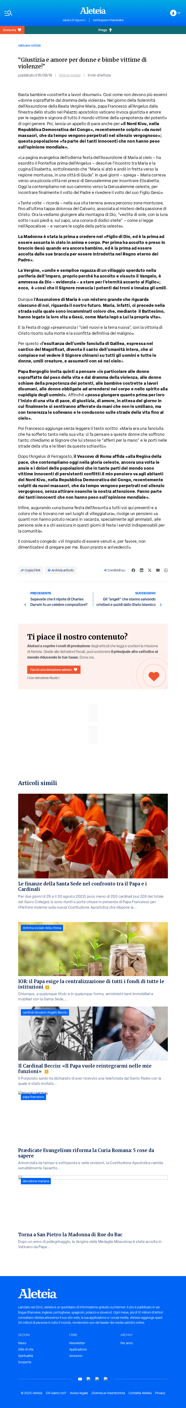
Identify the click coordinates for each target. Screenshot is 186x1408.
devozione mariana (36, 1181)
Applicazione (78, 1349)
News (22, 1343)
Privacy (160, 1393)
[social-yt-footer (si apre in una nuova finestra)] (80, 1379)
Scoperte (24, 1362)
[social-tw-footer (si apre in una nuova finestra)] (97, 1379)
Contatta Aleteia (140, 1393)
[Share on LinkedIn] (141, 570)
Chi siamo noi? (56, 1393)
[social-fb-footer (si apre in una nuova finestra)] (89, 1379)
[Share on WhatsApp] (166, 570)
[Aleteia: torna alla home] (93, 10)
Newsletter (77, 1343)
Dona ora (9, 30)
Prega (102, 30)
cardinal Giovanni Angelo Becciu (45, 1012)
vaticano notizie (29, 45)
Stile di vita (25, 1349)
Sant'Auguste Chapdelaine (108, 20)
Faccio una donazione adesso (51, 669)
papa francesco (33, 1097)
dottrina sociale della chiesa (42, 928)
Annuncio (75, 1356)
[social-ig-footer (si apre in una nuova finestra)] (106, 1379)
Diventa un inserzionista (108, 1393)
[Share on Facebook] (133, 570)
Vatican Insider (70, 75)
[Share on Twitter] (150, 570)
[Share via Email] (158, 570)
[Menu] (31, 13)
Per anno (126, 1343)
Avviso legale (79, 1393)
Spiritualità (25, 1356)
